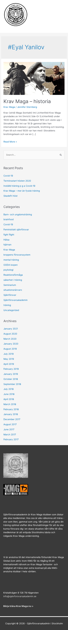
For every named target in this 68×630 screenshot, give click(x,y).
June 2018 (8, 394)
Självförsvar (9, 295)
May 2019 (8, 359)
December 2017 (11, 419)
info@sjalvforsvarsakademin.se (19, 596)
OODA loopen (10, 265)
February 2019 (11, 369)
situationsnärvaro (12, 290)
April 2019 (8, 364)
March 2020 (10, 338)
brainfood (8, 219)
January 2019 (10, 374)
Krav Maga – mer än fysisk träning (21, 190)
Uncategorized (11, 310)
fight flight (8, 234)
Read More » (10, 141)
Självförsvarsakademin (15, 300)
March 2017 (9, 434)
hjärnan (7, 244)
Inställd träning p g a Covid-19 (19, 186)
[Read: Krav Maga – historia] (34, 78)
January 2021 (10, 328)
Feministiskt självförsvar (16, 229)
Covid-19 (8, 175)
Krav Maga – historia (27, 101)
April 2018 (8, 399)
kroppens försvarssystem (16, 254)
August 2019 (10, 348)
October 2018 (10, 379)
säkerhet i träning (12, 280)
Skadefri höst (10, 196)
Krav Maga (9, 107)
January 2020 (10, 343)
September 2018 (12, 384)
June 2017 (8, 429)
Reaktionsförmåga (13, 275)
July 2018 (8, 389)
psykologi (8, 269)
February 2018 (11, 409)
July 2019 (8, 354)
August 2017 (10, 424)
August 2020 (10, 333)
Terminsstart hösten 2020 (17, 180)
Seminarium (9, 285)
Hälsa (6, 239)
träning (7, 305)
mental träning (11, 259)
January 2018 (10, 414)
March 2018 (9, 404)
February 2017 (11, 439)
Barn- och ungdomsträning (17, 214)
